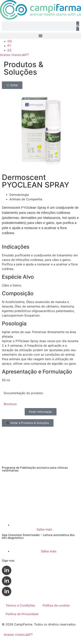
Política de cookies (56, 605)
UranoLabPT (14, 55)
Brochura (10, 404)
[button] (40, 36)
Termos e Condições (20, 605)
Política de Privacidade (22, 614)
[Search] (77, 26)
